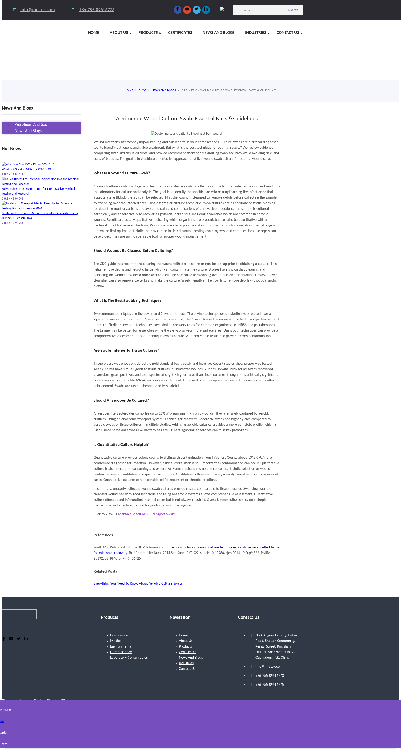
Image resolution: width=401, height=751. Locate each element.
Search (293, 10)
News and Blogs (219, 33)
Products (148, 33)
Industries (255, 33)
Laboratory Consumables (129, 658)
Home (93, 33)
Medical (116, 641)
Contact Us (288, 33)
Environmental (121, 646)
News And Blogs (191, 658)
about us (119, 33)
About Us (185, 641)
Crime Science (121, 652)
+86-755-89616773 (96, 10)
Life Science (119, 635)
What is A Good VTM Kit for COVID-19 (26, 169)
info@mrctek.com (37, 10)
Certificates (180, 33)
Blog (142, 90)
